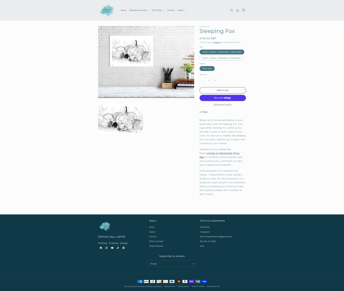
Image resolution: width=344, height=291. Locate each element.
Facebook (205, 227)
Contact (153, 236)
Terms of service (198, 286)
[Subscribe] (193, 264)
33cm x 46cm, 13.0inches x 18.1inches (221, 52)
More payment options (223, 104)
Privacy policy (183, 286)
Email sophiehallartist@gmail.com (216, 236)
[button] (139, 10)
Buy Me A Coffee (208, 241)
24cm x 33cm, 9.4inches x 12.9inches (221, 58)
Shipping (217, 42)
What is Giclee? (156, 241)
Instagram (205, 232)
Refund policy (169, 286)
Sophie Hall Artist (138, 286)
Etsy (202, 246)
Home (152, 227)
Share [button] (205, 112)
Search (152, 232)
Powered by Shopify (154, 286)
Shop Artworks (156, 246)
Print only (207, 68)
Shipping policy (213, 286)
